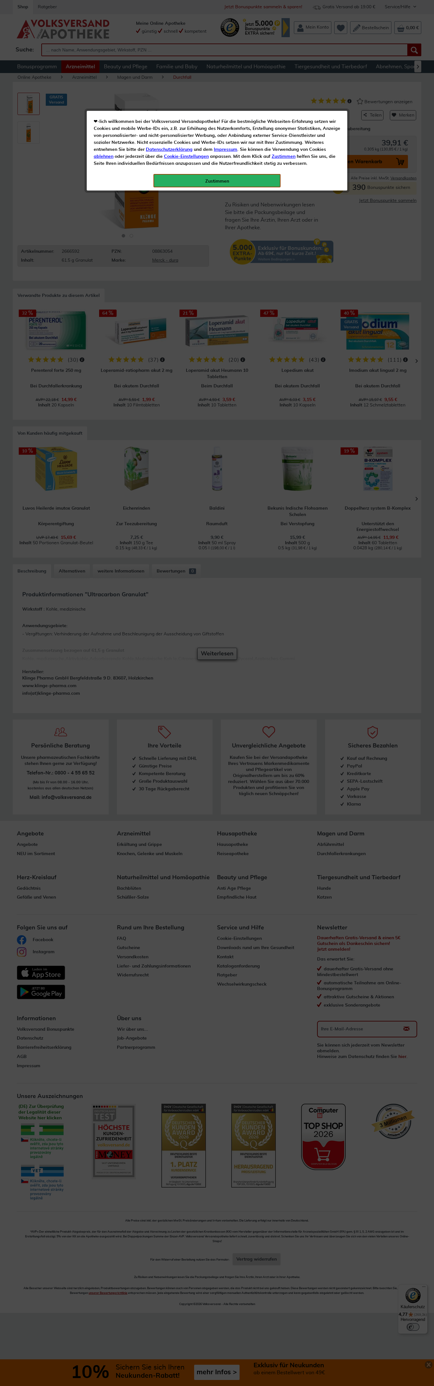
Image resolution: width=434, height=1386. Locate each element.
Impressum (225, 149)
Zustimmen (283, 156)
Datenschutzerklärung (169, 149)
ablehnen (103, 156)
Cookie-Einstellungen (186, 156)
